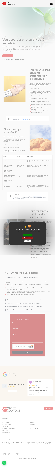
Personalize (27, 240)
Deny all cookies (28, 237)
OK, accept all (28, 235)
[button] (4, 463)
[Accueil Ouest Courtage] (8, 3)
